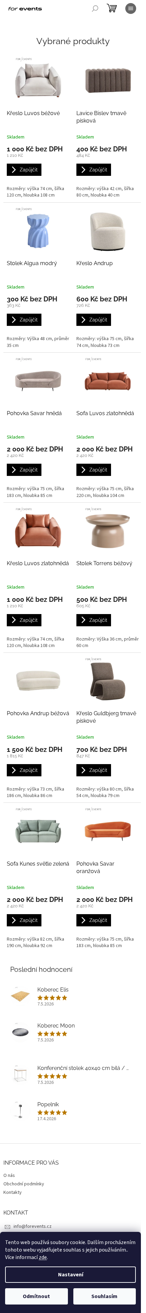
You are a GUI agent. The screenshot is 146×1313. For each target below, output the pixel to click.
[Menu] (131, 8)
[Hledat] (95, 8)
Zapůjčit (29, 169)
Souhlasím (104, 1296)
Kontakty (12, 1192)
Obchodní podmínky (23, 1184)
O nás (9, 1175)
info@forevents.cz (33, 1226)
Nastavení (70, 1274)
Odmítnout (36, 1296)
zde (43, 1257)
